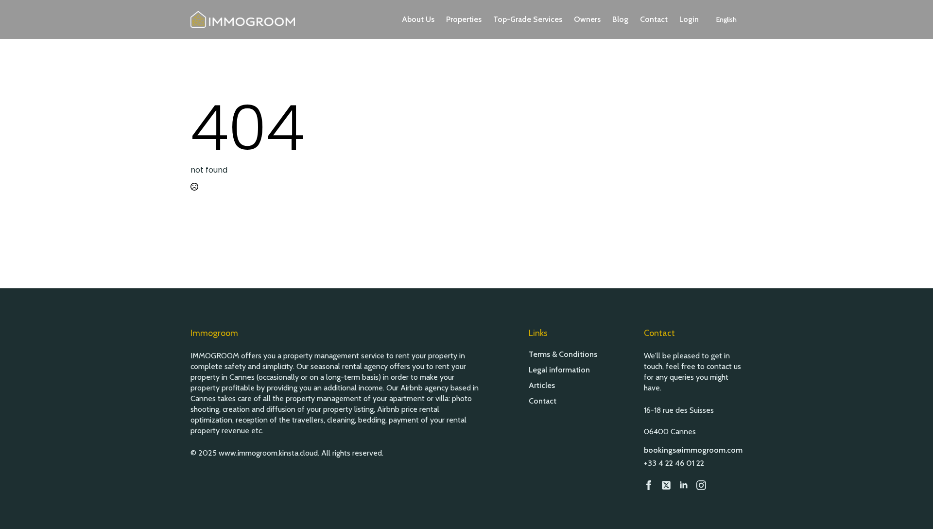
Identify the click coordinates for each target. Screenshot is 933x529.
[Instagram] (701, 485)
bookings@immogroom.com (693, 450)
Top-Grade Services (527, 19)
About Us (418, 19)
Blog (620, 19)
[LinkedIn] (684, 485)
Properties (464, 19)
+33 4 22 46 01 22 (674, 463)
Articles (542, 385)
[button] (726, 19)
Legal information (559, 370)
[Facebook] (649, 485)
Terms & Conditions (563, 354)
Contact (654, 19)
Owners (587, 19)
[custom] (666, 485)
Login (689, 19)
